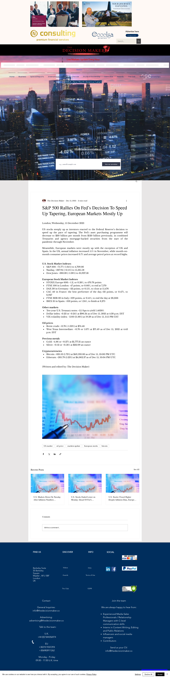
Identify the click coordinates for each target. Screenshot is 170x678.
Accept (160, 674)
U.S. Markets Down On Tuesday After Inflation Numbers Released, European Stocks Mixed (47, 498)
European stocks (91, 446)
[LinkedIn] (108, 571)
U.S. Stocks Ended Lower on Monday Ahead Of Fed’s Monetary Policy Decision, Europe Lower (83, 498)
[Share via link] (60, 454)
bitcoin (105, 446)
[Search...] (138, 41)
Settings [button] (138, 674)
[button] (155, 75)
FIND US (37, 554)
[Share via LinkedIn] (55, 454)
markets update (73, 446)
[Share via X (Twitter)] (49, 454)
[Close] (167, 674)
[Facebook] (113, 571)
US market (48, 446)
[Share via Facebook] (43, 454)
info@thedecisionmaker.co (46, 612)
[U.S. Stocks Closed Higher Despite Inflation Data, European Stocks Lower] (122, 483)
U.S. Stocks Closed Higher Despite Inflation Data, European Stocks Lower (122, 498)
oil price (59, 446)
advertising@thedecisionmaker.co (46, 622)
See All (136, 469)
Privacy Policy (91, 674)
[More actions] (126, 200)
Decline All (148, 674)
